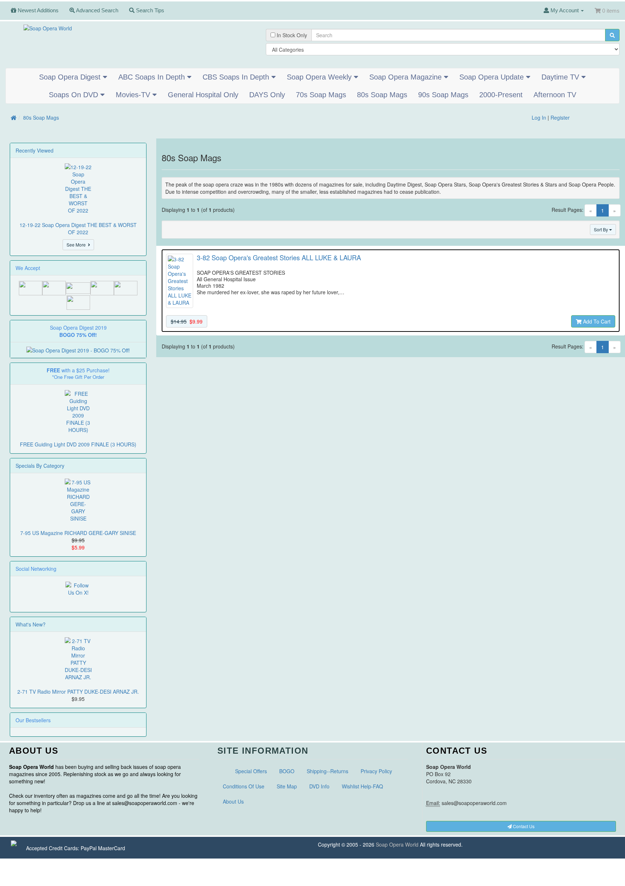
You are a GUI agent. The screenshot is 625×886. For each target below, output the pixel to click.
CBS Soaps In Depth (237, 77)
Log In (539, 117)
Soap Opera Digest (71, 77)
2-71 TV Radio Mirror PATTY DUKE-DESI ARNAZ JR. (78, 691)
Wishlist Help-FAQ (362, 786)
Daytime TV (561, 77)
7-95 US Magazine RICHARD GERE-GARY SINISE (78, 532)
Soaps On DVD (74, 95)
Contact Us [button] (523, 826)
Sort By (601, 229)
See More (77, 244)
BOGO (286, 771)
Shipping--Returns (327, 771)
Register (560, 117)
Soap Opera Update (492, 77)
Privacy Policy (376, 771)
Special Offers (251, 771)
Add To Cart (596, 321)
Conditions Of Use (243, 786)
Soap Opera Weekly (320, 77)
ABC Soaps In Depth (152, 77)
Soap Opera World (397, 844)
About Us (233, 801)
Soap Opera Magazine (406, 77)
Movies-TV (134, 95)
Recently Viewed (35, 150)
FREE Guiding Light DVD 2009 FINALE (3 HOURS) (78, 444)
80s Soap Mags (382, 95)
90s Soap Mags (443, 95)
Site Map (287, 786)
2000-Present (501, 95)
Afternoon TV (554, 95)
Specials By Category (40, 465)
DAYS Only (267, 95)
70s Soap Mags (321, 95)
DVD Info (319, 786)
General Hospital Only (203, 95)
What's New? (31, 624)
